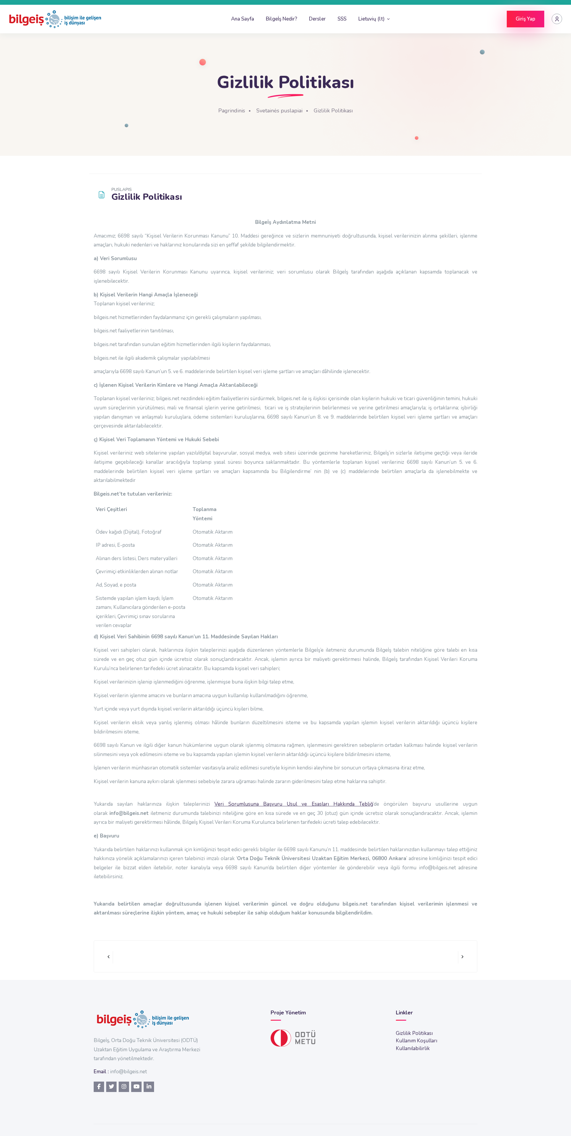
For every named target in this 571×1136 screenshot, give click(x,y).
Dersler (317, 18)
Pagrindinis (231, 110)
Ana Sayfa (242, 18)
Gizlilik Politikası (333, 110)
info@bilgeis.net (128, 1071)
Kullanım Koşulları (416, 1040)
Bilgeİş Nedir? (281, 18)
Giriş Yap (525, 18)
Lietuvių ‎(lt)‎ (372, 18)
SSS (342, 18)
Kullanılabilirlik (413, 1048)
